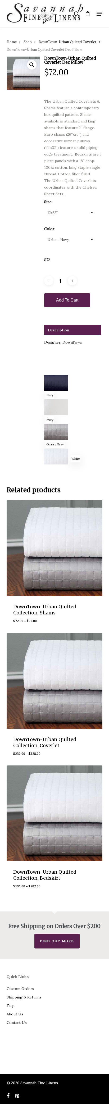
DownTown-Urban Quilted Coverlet (67, 42)
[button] (99, 13)
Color (49, 228)
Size (48, 201)
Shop (28, 42)
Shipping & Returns (24, 997)
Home (12, 42)
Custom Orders (20, 988)
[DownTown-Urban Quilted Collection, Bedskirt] (55, 813)
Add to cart (67, 300)
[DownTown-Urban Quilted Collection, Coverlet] (55, 681)
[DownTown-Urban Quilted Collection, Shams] (55, 548)
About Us (15, 1014)
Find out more (57, 941)
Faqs (11, 1005)
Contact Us (17, 1022)
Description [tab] (58, 330)
